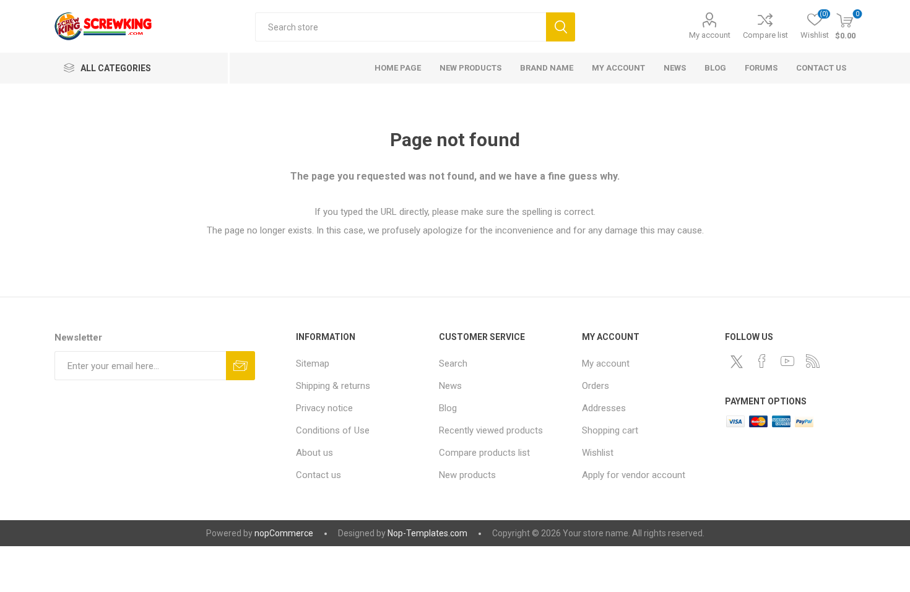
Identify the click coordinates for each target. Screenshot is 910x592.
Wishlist (597, 452)
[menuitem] (361, 363)
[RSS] (813, 361)
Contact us (318, 475)
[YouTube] (787, 361)
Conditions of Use (333, 430)
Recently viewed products (491, 430)
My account (709, 35)
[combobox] (400, 26)
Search (560, 26)
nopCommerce (283, 533)
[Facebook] (762, 361)
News (450, 385)
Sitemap (312, 363)
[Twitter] (737, 362)
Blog (448, 408)
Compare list (765, 35)
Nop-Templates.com (427, 533)
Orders (595, 385)
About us (314, 452)
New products (467, 475)
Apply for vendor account (633, 475)
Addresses (604, 408)
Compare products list (484, 452)
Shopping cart (610, 430)
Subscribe (240, 365)
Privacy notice (324, 408)
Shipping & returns (333, 385)
